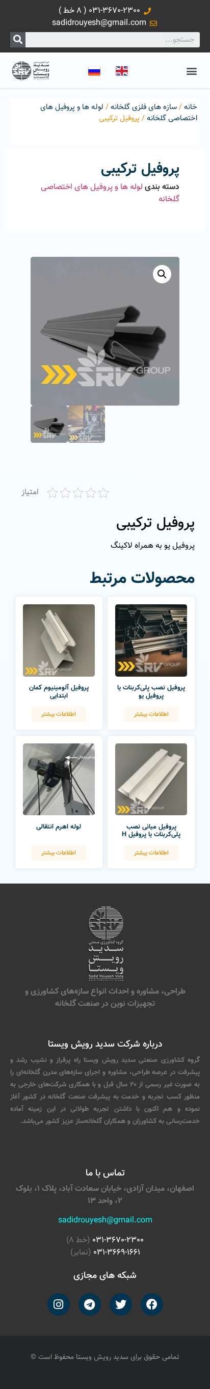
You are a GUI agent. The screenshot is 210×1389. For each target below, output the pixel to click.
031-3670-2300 (118, 1240)
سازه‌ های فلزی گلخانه (144, 107)
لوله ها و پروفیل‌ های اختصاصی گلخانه (110, 193)
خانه (190, 107)
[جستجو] (17, 39)
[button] (191, 70)
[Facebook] (152, 1304)
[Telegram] (89, 1304)
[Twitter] (121, 1304)
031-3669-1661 (116, 1252)
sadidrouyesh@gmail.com (105, 1220)
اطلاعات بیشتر (151, 714)
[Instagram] (58, 1304)
